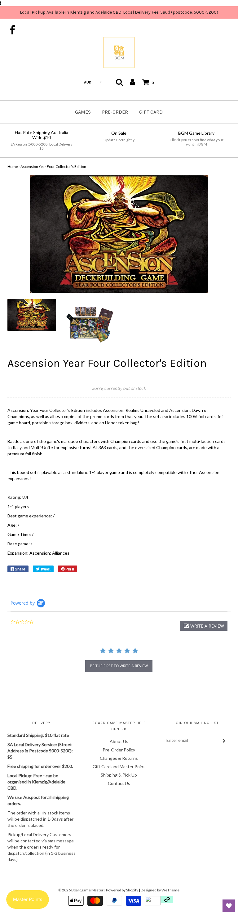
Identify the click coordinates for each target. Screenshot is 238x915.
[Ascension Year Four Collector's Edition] (31, 315)
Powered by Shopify (122, 890)
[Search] (119, 82)
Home (12, 166)
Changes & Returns (119, 758)
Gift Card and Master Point (119, 766)
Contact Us (119, 783)
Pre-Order (115, 112)
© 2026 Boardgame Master (81, 890)
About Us (119, 741)
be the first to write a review (119, 666)
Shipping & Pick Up (119, 775)
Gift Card (151, 112)
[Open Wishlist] (229, 905)
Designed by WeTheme (160, 890)
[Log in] (132, 82)
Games (83, 112)
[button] (203, 626)
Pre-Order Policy (119, 749)
